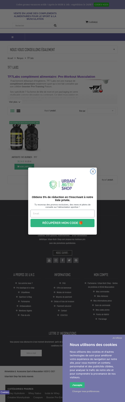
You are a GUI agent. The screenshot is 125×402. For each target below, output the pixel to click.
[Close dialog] (93, 171)
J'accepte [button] (77, 385)
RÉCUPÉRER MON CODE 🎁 (62, 223)
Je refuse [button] (117, 337)
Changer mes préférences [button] (85, 391)
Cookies (5, 392)
